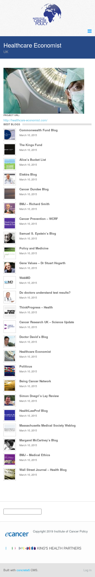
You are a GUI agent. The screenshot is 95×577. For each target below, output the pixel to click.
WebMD (24, 277)
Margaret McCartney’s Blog (38, 440)
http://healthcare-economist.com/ (25, 120)
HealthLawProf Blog (33, 410)
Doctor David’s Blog (33, 337)
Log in (87, 570)
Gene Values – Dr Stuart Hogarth (42, 263)
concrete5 (23, 570)
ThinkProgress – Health (36, 307)
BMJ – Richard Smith (34, 204)
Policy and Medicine (33, 248)
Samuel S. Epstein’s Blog (37, 233)
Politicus (25, 366)
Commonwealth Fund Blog (38, 130)
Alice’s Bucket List (32, 159)
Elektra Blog (28, 174)
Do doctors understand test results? (45, 292)
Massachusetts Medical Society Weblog (47, 425)
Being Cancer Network (35, 381)
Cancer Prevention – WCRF (38, 218)
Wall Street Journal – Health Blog (43, 469)
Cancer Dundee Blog (34, 189)
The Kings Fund (30, 145)
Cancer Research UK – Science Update (46, 322)
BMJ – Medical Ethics (34, 455)
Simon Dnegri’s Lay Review (39, 396)
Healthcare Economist (35, 351)
